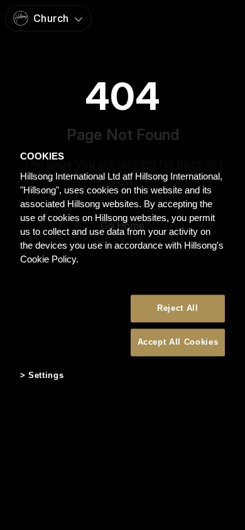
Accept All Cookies (178, 342)
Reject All (178, 308)
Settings (45, 375)
